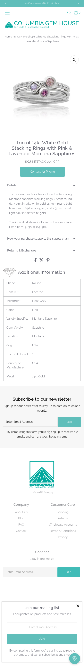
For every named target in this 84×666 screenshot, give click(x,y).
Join (69, 421)
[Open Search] (69, 12)
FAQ (21, 524)
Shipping (63, 512)
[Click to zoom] (74, 59)
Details (11, 185)
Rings (17, 36)
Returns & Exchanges (21, 250)
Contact (21, 531)
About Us (21, 512)
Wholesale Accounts (63, 524)
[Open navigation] (9, 13)
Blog (21, 518)
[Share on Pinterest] (48, 261)
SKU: (28, 161)
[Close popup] (77, 606)
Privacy (63, 537)
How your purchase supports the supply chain (38, 238)
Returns (62, 518)
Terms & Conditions (63, 531)
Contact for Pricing (42, 171)
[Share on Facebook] (35, 261)
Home (8, 36)
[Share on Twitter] (42, 261)
